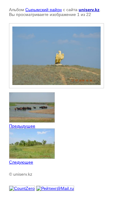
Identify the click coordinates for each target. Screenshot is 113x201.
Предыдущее (22, 126)
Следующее (21, 162)
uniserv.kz (89, 9)
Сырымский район (43, 9)
